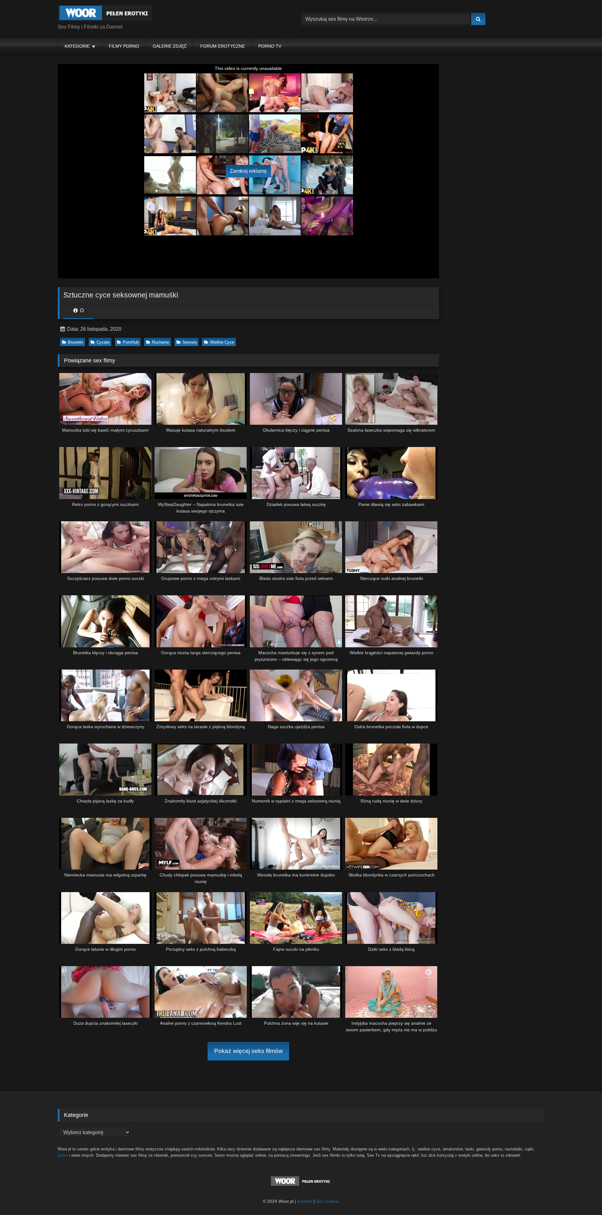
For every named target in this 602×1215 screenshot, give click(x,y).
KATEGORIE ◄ (80, 46)
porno (63, 1155)
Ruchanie (160, 342)
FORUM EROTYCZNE (222, 46)
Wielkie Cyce (222, 342)
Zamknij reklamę (248, 171)
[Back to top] (582, 1196)
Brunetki (75, 342)
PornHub (131, 342)
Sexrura (189, 342)
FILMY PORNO (124, 46)
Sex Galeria (327, 1201)
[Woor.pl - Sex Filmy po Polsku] (105, 14)
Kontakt (304, 1201)
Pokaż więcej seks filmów (248, 1051)
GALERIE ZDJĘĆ (170, 46)
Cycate (103, 342)
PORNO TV (269, 46)
